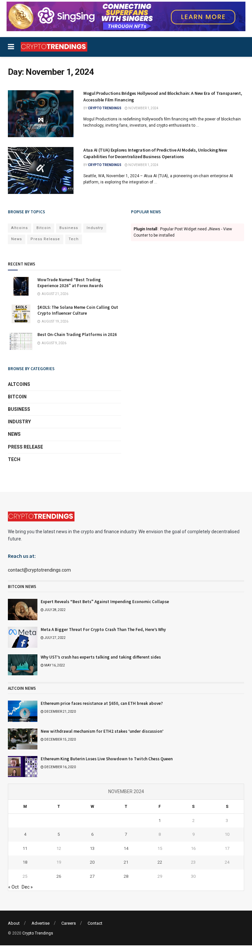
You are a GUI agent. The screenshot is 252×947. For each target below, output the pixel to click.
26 (58, 876)
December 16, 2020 (60, 767)
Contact (95, 923)
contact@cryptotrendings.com (39, 570)
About (14, 923)
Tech (74, 239)
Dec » (27, 887)
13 (92, 848)
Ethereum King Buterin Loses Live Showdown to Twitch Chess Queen (107, 759)
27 (92, 876)
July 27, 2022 (55, 638)
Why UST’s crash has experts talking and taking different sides (101, 657)
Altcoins (19, 228)
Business (68, 228)
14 (126, 848)
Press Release (45, 239)
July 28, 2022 (55, 610)
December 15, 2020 (60, 739)
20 (92, 862)
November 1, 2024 (143, 108)
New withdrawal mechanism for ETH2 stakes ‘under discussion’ (102, 731)
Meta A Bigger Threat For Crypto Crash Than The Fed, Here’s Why (103, 629)
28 (126, 876)
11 (25, 848)
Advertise (41, 923)
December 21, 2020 (60, 711)
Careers (68, 923)
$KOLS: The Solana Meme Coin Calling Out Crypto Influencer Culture (77, 310)
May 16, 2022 (54, 665)
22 (160, 862)
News (16, 239)
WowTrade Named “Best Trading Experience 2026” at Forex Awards (70, 282)
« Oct (13, 887)
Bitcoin (43, 228)
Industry (95, 228)
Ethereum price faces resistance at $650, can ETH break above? (102, 703)
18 (25, 862)
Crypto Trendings (104, 108)
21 (126, 862)
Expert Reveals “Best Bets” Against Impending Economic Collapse (105, 601)
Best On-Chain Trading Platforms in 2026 (77, 334)
